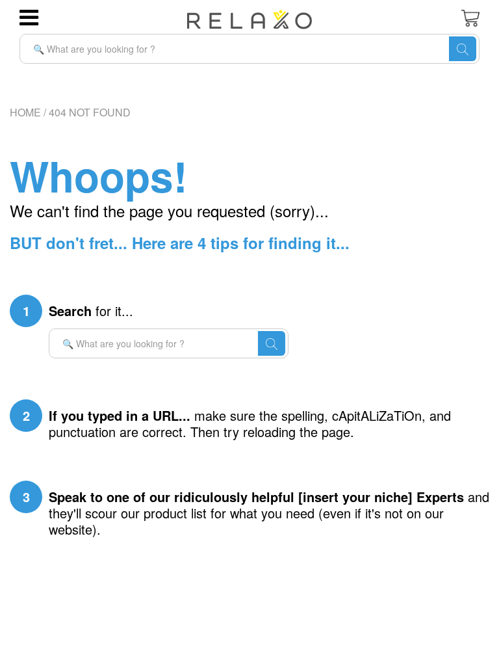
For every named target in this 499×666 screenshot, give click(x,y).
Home (25, 112)
